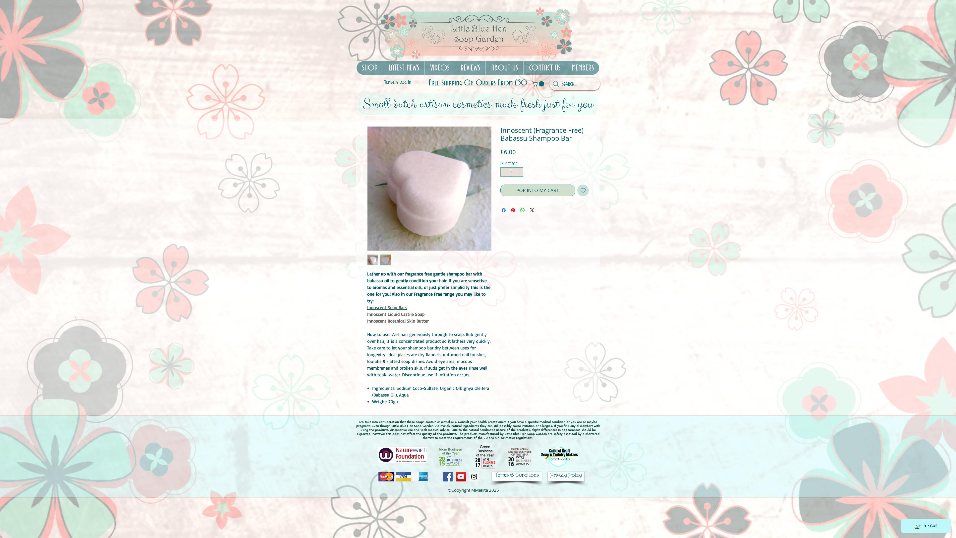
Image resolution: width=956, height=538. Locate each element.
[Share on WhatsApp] (523, 210)
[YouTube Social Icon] (461, 476)
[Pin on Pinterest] (513, 210)
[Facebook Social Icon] (448, 476)
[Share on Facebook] (504, 210)
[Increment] (519, 172)
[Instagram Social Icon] (474, 476)
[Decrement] (504, 172)
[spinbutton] (511, 172)
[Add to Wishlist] (583, 190)
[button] (538, 84)
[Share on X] (532, 210)
